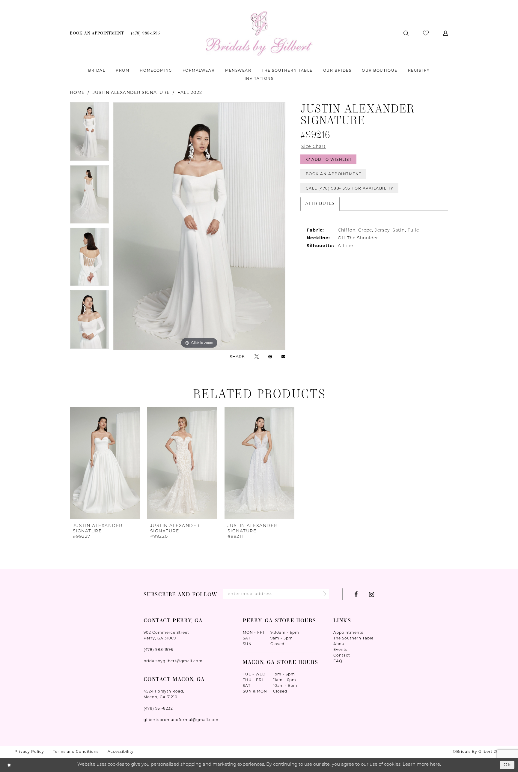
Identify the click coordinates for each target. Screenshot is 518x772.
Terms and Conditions (76, 751)
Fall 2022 (189, 92)
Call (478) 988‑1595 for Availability (350, 188)
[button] (445, 33)
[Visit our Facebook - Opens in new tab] (356, 594)
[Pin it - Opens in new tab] (270, 356)
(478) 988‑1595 (158, 649)
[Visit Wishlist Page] (426, 33)
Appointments (348, 632)
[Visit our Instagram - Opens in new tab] (371, 594)
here (435, 764)
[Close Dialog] (9, 765)
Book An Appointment (334, 174)
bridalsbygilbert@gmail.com (173, 661)
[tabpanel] (89, 133)
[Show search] (406, 33)
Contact (341, 655)
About (339, 644)
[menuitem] (97, 33)
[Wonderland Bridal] (259, 33)
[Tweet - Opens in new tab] (256, 356)
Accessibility (121, 751)
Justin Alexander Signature (131, 92)
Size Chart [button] (313, 147)
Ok (507, 765)
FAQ (337, 661)
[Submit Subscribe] (323, 594)
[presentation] (105, 463)
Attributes (320, 204)
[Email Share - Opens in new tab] (283, 356)
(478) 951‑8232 (158, 708)
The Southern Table (353, 638)
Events (340, 649)
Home (77, 92)
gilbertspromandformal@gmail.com (181, 719)
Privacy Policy (29, 751)
